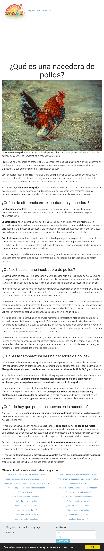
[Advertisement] (52, 40)
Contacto (10, 533)
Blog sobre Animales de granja (40, 11)
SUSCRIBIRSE (62, 541)
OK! (92, 547)
